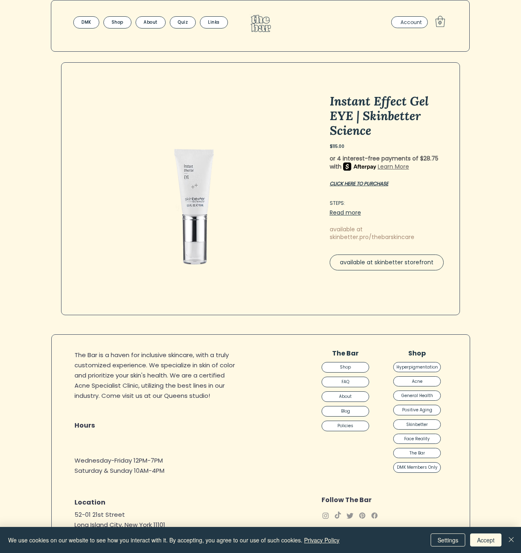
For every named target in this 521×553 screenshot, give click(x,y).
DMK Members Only (417, 467)
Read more (345, 212)
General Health (417, 396)
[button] (440, 21)
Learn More (393, 166)
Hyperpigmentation (417, 367)
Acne (417, 381)
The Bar (417, 453)
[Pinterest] (362, 515)
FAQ (345, 382)
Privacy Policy (321, 540)
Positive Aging (417, 410)
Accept (486, 540)
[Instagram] (326, 515)
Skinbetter (417, 424)
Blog (345, 411)
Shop (345, 367)
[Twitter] (350, 515)
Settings (448, 540)
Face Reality (417, 439)
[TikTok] (338, 515)
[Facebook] (374, 515)
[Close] (511, 539)
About (345, 396)
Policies (345, 426)
